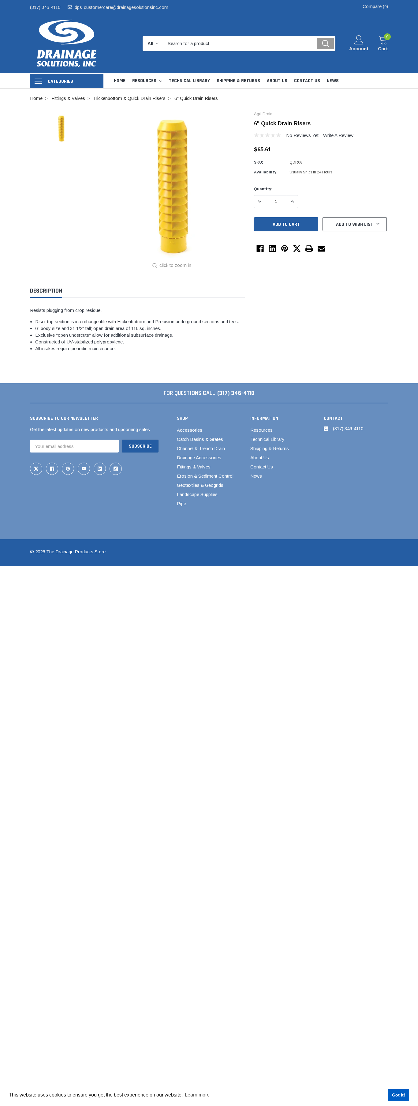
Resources (144, 81)
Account (359, 48)
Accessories (189, 430)
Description (46, 291)
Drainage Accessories (199, 457)
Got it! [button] (398, 1095)
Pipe (181, 503)
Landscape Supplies (197, 494)
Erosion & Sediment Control (205, 476)
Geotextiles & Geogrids (200, 485)
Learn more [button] (197, 1094)
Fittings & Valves (194, 466)
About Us (259, 457)
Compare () (375, 6)
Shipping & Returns (269, 448)
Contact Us (261, 466)
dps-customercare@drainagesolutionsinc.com (121, 7)
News (256, 476)
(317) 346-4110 (45, 7)
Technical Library (267, 439)
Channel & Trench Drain (201, 448)
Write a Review (338, 135)
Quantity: (263, 189)
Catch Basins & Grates (200, 439)
